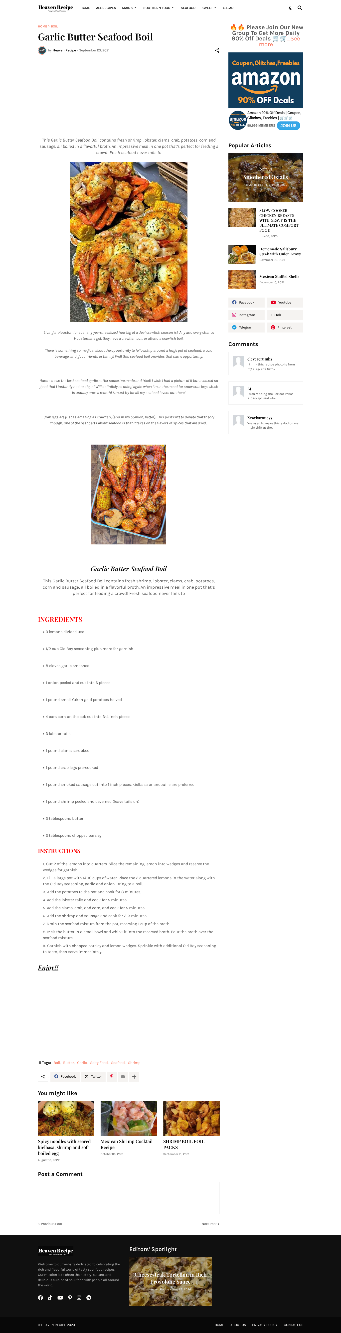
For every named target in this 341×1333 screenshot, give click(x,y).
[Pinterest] (112, 1077)
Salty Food (99, 1062)
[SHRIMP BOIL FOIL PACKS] (191, 1118)
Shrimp (134, 1062)
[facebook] (40, 1297)
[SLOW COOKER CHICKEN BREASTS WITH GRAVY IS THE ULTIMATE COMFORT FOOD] (242, 217)
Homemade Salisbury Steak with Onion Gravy (280, 251)
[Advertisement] (129, 96)
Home (85, 8)
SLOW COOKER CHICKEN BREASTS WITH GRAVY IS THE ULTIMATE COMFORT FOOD (279, 220)
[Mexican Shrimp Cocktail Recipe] (129, 1118)
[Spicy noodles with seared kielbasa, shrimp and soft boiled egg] (66, 1118)
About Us (238, 1325)
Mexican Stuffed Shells (279, 276)
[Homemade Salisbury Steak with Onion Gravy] (242, 254)
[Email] (123, 1077)
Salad (228, 8)
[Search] (299, 8)
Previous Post (51, 1224)
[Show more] (134, 1077)
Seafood (188, 8)
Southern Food (156, 8)
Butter (68, 1062)
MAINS (127, 8)
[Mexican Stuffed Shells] (242, 279)
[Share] (217, 50)
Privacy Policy (265, 1325)
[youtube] (60, 1297)
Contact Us (293, 1325)
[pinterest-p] (70, 1297)
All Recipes (106, 8)
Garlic (82, 1062)
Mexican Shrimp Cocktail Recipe (127, 1144)
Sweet (207, 8)
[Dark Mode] (290, 8)
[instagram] (79, 1297)
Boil (54, 26)
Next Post (209, 1224)
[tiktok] (50, 1297)
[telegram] (88, 1297)
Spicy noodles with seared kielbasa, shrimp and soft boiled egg (64, 1147)
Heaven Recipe (53, 1325)
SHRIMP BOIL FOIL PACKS (183, 1144)
